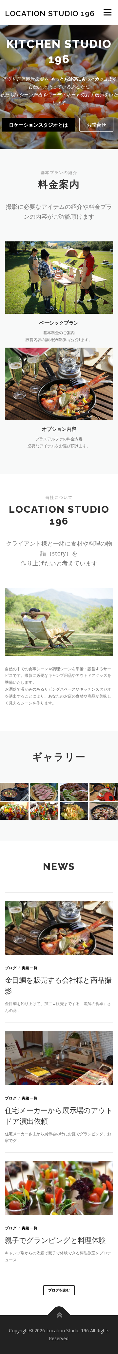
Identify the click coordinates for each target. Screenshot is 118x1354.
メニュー (107, 12)
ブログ (11, 967)
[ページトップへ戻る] (59, 1315)
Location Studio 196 (50, 13)
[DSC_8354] (44, 811)
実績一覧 (30, 967)
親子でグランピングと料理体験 (55, 1240)
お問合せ (96, 124)
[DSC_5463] (74, 791)
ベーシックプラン (59, 323)
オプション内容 (59, 429)
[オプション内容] (59, 383)
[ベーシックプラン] (59, 277)
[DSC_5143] (44, 791)
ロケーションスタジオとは (38, 124)
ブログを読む (59, 1290)
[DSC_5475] (74, 811)
